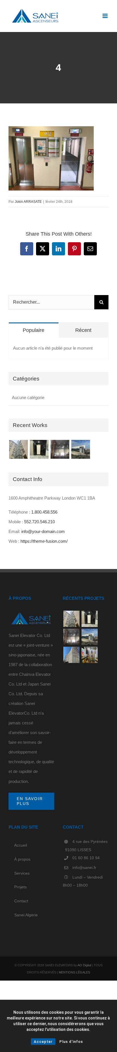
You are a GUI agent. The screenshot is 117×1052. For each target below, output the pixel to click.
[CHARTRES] (60, 449)
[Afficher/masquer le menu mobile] (105, 16)
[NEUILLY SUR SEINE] (39, 449)
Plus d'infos (71, 1041)
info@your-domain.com (43, 531)
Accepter (43, 1041)
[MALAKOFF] (71, 655)
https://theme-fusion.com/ (44, 541)
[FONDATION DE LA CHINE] (80, 449)
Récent (83, 330)
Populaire (33, 330)
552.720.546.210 (39, 521)
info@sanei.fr (84, 867)
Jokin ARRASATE (28, 202)
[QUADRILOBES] (89, 655)
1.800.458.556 (44, 512)
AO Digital (84, 965)
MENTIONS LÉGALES (74, 972)
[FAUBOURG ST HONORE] (18, 449)
